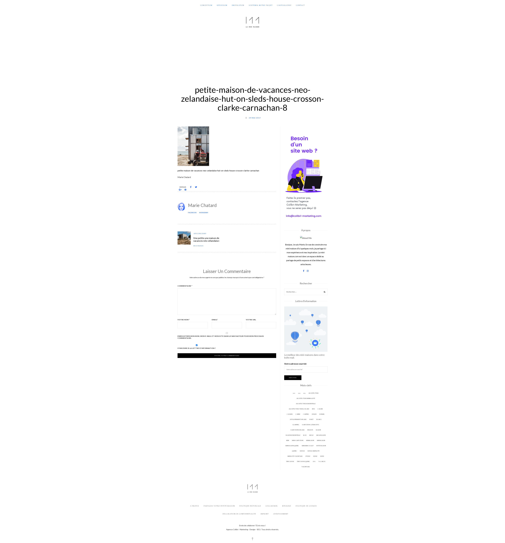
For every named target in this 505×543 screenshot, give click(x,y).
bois (313, 409)
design (314, 414)
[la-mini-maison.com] (252, 21)
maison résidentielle (293, 435)
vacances (321, 461)
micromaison (321, 435)
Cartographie (284, 5)
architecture (313, 393)
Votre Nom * (184, 320)
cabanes (290, 414)
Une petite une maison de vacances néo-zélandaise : (206, 239)
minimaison (310, 440)
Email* (215, 320)
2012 (294, 393)
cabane (320, 409)
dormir (321, 414)
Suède (322, 456)
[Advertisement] (252, 55)
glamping (295, 425)
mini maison (321, 440)
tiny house (290, 461)
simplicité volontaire (294, 456)
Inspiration (238, 5)
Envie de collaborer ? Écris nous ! (252, 525)
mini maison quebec (292, 446)
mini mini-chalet (308, 446)
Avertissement (280, 514)
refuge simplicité (313, 451)
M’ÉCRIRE (286, 506)
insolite (310, 430)
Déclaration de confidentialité (239, 514)
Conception (206, 5)
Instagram (203, 213)
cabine (298, 414)
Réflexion (222, 5)
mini (287, 440)
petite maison (321, 446)
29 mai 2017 (255, 118)
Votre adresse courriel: (295, 363)
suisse (315, 456)
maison (318, 430)
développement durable (298, 419)
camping (306, 414)
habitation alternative (310, 425)
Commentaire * (185, 286)
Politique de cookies (306, 506)
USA (314, 461)
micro (311, 435)
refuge (302, 451)
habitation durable (297, 430)
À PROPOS (194, 506)
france (318, 419)
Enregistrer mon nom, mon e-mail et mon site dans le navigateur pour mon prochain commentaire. (221, 337)
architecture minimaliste (305, 398)
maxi (304, 435)
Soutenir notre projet (260, 5)
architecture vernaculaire (299, 409)
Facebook (192, 213)
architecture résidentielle (305, 403)
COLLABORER (272, 506)
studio (307, 456)
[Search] (324, 292)
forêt (311, 419)
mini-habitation (297, 440)
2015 (304, 393)
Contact (300, 5)
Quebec (294, 451)
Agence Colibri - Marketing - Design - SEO (243, 529)
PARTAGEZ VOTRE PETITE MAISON (219, 506)
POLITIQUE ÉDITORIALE (250, 506)
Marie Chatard (202, 205)
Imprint (265, 514)
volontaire (306, 467)
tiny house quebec (303, 461)
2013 (299, 393)
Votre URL (251, 320)
